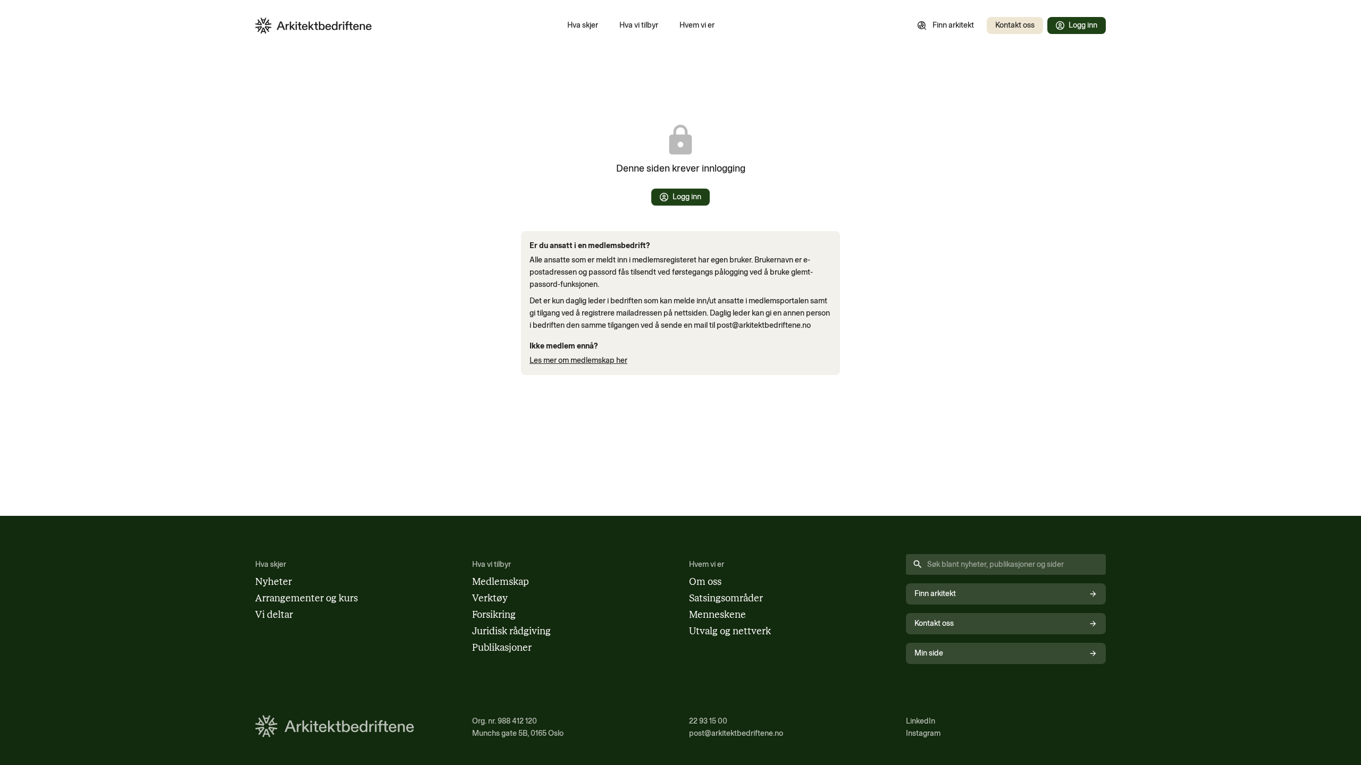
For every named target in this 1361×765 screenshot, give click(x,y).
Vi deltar (274, 614)
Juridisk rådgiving (511, 631)
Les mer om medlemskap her (578, 360)
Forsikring (494, 614)
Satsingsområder (726, 598)
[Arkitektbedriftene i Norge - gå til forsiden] (313, 26)
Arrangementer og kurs (306, 598)
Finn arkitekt (953, 25)
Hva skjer (582, 25)
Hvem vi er (697, 25)
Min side (928, 653)
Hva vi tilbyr (638, 25)
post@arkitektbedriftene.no (736, 733)
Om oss (705, 582)
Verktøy (490, 598)
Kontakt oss (1015, 25)
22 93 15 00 (708, 721)
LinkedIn (920, 721)
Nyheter (273, 582)
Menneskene (717, 614)
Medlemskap (500, 582)
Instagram (923, 733)
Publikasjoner (502, 647)
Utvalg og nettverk (730, 631)
